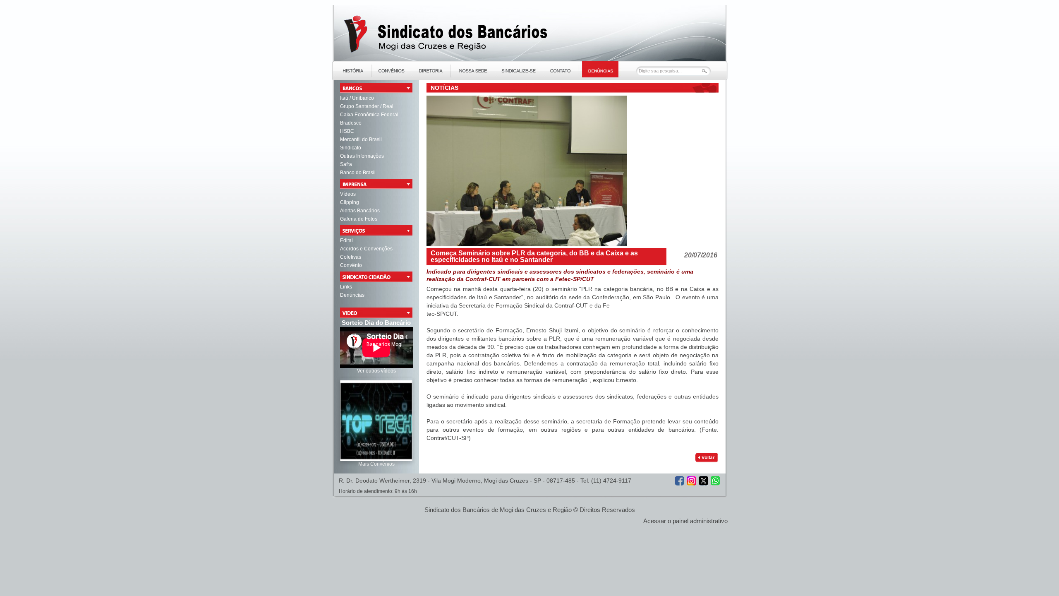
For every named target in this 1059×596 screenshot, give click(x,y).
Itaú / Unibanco (357, 98)
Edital (346, 240)
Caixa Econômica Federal (369, 115)
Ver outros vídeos (376, 371)
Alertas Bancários (360, 211)
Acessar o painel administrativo (685, 520)
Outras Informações (362, 156)
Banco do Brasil (358, 172)
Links (346, 287)
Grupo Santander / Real (366, 106)
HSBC (347, 131)
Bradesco (351, 123)
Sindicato (350, 148)
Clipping (349, 202)
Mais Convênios (376, 464)
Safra (346, 164)
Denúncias (352, 295)
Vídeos (348, 194)
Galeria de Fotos (358, 219)
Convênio (351, 265)
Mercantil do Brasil (361, 139)
